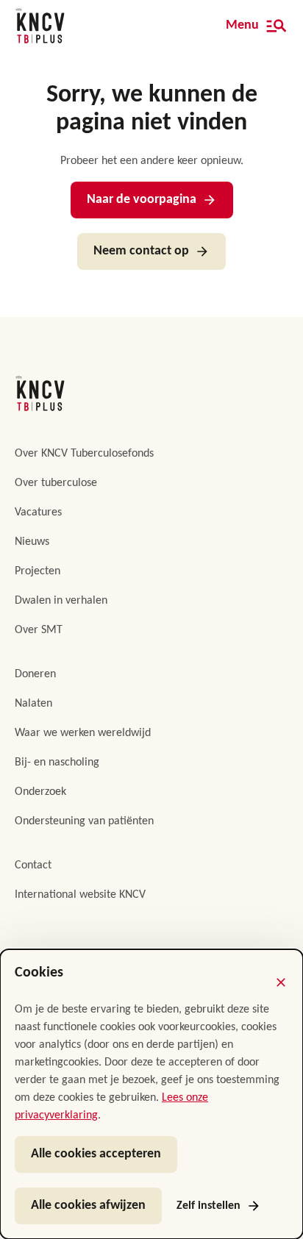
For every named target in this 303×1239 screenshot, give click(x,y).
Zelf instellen (208, 1206)
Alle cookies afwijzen (88, 1206)
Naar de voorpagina (141, 200)
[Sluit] (281, 982)
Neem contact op (141, 251)
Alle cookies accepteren (96, 1154)
